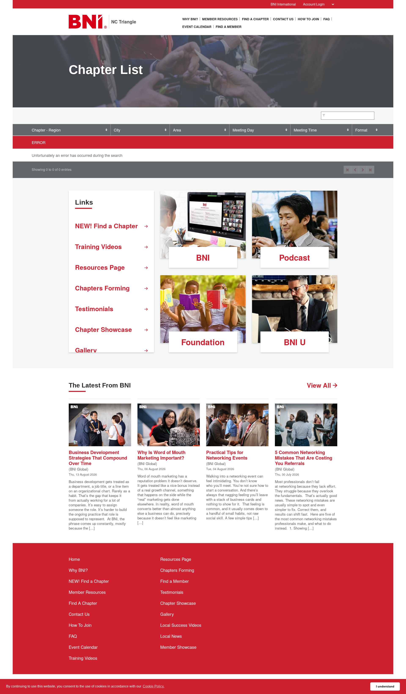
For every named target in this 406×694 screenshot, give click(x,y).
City (117, 130)
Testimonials (94, 308)
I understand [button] (385, 686)
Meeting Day (243, 130)
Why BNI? (190, 19)
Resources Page (100, 267)
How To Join (308, 19)
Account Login (314, 4)
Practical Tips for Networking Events (226, 454)
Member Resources (220, 19)
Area (177, 130)
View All (320, 385)
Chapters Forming (102, 287)
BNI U (295, 342)
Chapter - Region (46, 130)
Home (74, 559)
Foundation (203, 342)
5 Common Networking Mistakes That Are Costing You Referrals (303, 457)
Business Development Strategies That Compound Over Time (98, 457)
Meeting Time (305, 130)
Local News (171, 636)
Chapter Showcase (103, 329)
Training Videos (98, 246)
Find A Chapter (255, 19)
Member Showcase (178, 647)
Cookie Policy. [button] (153, 686)
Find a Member (228, 26)
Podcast (294, 257)
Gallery (86, 350)
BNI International (283, 4)
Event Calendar (196, 26)
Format (361, 130)
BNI (203, 257)
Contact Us (283, 19)
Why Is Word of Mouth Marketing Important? (161, 454)
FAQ (326, 19)
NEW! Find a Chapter (106, 225)
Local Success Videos (180, 625)
